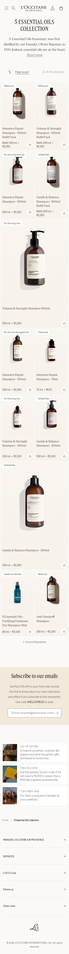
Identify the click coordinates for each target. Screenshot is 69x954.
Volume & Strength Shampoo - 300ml (14, 443)
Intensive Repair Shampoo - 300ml (14, 377)
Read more (35, 55)
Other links (9, 906)
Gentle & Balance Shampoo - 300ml (25, 550)
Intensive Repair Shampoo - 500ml (14, 199)
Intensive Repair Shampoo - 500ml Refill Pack (14, 133)
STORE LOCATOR (12, 926)
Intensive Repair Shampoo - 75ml (47, 377)
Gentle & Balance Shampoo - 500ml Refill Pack (48, 202)
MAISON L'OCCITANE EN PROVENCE (23, 840)
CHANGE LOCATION (13, 932)
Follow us (8, 889)
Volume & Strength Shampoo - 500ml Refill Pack (48, 133)
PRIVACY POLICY (11, 920)
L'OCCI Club (9, 873)
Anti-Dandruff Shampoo (45, 619)
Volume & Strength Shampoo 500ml (26, 308)
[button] (6, 8)
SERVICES (8, 856)
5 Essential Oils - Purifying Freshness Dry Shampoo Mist (15, 621)
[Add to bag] (30, 144)
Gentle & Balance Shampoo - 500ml (48, 443)
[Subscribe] (57, 712)
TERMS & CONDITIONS (14, 914)
